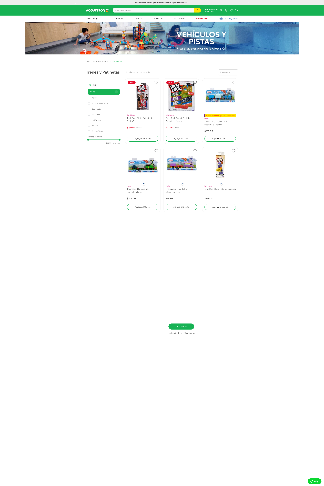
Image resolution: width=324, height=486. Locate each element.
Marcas (139, 18)
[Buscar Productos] (198, 10)
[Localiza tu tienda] (226, 10)
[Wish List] (231, 10)
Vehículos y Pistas (99, 61)
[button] (104, 91)
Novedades (179, 18)
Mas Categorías (94, 18)
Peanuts (95, 126)
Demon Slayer (97, 131)
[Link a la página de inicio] (88, 61)
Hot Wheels (96, 120)
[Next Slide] (248, 2)
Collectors (119, 18)
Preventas (158, 18)
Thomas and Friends (100, 103)
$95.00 (108, 143)
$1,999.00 (116, 143)
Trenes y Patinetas (115, 61)
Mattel (94, 98)
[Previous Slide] (75, 2)
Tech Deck (96, 114)
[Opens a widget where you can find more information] (314, 481)
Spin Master (96, 109)
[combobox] (157, 10)
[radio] (206, 72)
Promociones (202, 18)
